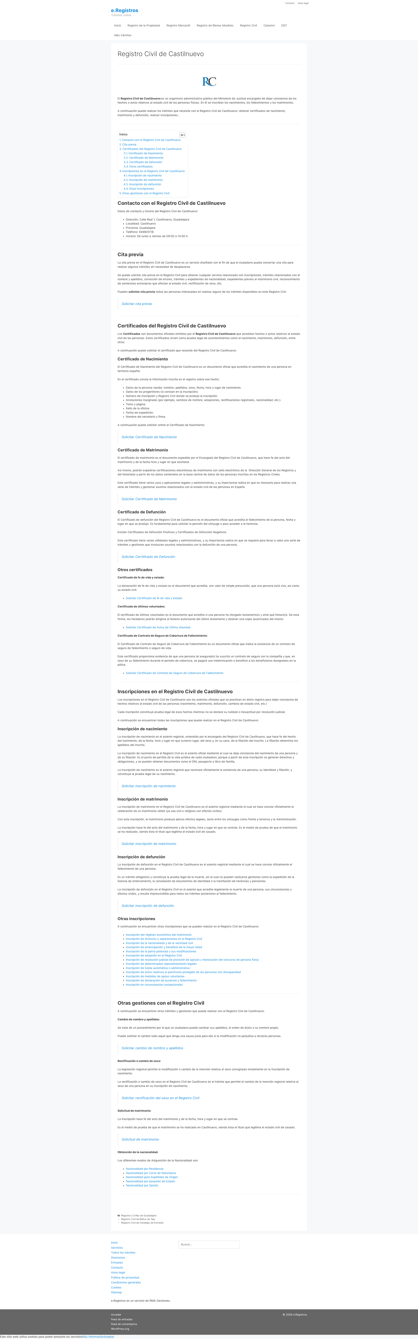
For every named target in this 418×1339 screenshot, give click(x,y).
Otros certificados (141, 166)
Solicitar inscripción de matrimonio (149, 844)
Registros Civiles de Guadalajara (138, 1215)
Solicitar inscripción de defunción (148, 906)
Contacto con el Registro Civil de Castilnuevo (151, 140)
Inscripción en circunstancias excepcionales (154, 984)
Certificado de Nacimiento (146, 153)
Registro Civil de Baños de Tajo (138, 1219)
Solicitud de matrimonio (140, 1139)
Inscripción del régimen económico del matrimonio (159, 934)
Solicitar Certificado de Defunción (148, 557)
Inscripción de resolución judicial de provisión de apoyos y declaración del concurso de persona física (192, 959)
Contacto (290, 3)
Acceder (116, 1314)
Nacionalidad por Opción (142, 1185)
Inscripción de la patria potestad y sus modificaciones (161, 951)
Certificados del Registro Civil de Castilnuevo (152, 149)
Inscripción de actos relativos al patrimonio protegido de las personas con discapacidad (183, 972)
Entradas (117, 1262)
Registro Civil (248, 25)
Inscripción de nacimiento (145, 175)
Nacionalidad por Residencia (144, 1168)
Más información (93, 1336)
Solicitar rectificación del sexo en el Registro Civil (160, 1098)
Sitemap (116, 1292)
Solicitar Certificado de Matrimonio (149, 499)
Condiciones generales (126, 1282)
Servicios (117, 1247)
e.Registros (124, 10)
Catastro (269, 25)
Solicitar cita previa (137, 304)
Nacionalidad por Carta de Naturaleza (151, 1173)
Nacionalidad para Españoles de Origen (152, 1177)
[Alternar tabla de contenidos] (181, 135)
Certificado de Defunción (145, 162)
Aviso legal (303, 3)
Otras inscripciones (141, 188)
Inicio (117, 25)
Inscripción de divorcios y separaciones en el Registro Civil (164, 938)
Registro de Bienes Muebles (215, 25)
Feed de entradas (121, 1319)
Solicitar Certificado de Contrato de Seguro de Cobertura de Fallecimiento (174, 673)
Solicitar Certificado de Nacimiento (149, 437)
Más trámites (122, 35)
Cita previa (129, 144)
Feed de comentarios (124, 1324)
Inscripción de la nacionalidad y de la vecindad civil (159, 943)
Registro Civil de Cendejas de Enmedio (142, 1222)
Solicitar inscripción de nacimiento (149, 786)
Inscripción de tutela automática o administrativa (158, 968)
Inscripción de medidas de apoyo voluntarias (155, 976)
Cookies (116, 1287)
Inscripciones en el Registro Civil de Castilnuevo (153, 171)
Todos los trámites (123, 1252)
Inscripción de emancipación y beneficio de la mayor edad (164, 947)
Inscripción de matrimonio (146, 180)
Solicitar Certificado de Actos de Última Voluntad (158, 627)
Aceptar (109, 1336)
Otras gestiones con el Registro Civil (145, 193)
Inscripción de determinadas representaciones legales (161, 963)
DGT (284, 25)
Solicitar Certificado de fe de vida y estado (154, 598)
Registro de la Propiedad (144, 25)
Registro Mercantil (178, 25)
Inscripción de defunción (145, 184)
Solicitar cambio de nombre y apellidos (152, 1048)
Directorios (118, 1257)
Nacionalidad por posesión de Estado (150, 1181)
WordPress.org (120, 1328)
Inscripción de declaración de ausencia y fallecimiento (161, 980)
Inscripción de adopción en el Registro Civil (154, 955)
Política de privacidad (125, 1277)
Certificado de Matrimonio (146, 157)
